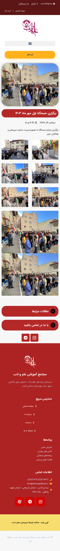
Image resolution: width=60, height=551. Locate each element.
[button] (30, 43)
